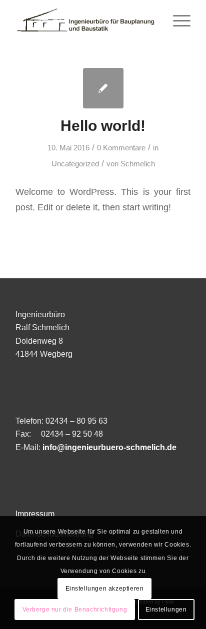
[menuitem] (176, 20)
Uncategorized (75, 164)
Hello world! (103, 125)
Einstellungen (166, 609)
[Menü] (176, 20)
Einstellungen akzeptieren (105, 588)
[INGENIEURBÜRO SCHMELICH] (86, 20)
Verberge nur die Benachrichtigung (75, 609)
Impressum (35, 514)
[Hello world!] (103, 88)
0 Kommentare (121, 148)
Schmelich (137, 164)
